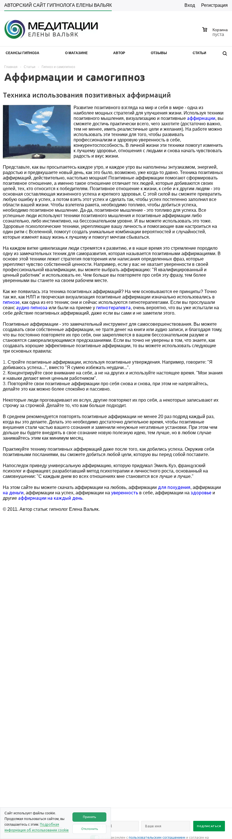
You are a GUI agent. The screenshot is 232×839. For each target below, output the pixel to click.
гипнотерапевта (113, 307)
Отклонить (89, 828)
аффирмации (201, 118)
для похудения (174, 487)
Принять (89, 817)
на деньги (13, 492)
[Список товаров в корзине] (215, 34)
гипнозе (11, 302)
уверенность (124, 492)
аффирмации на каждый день (50, 498)
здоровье (201, 492)
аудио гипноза (32, 307)
